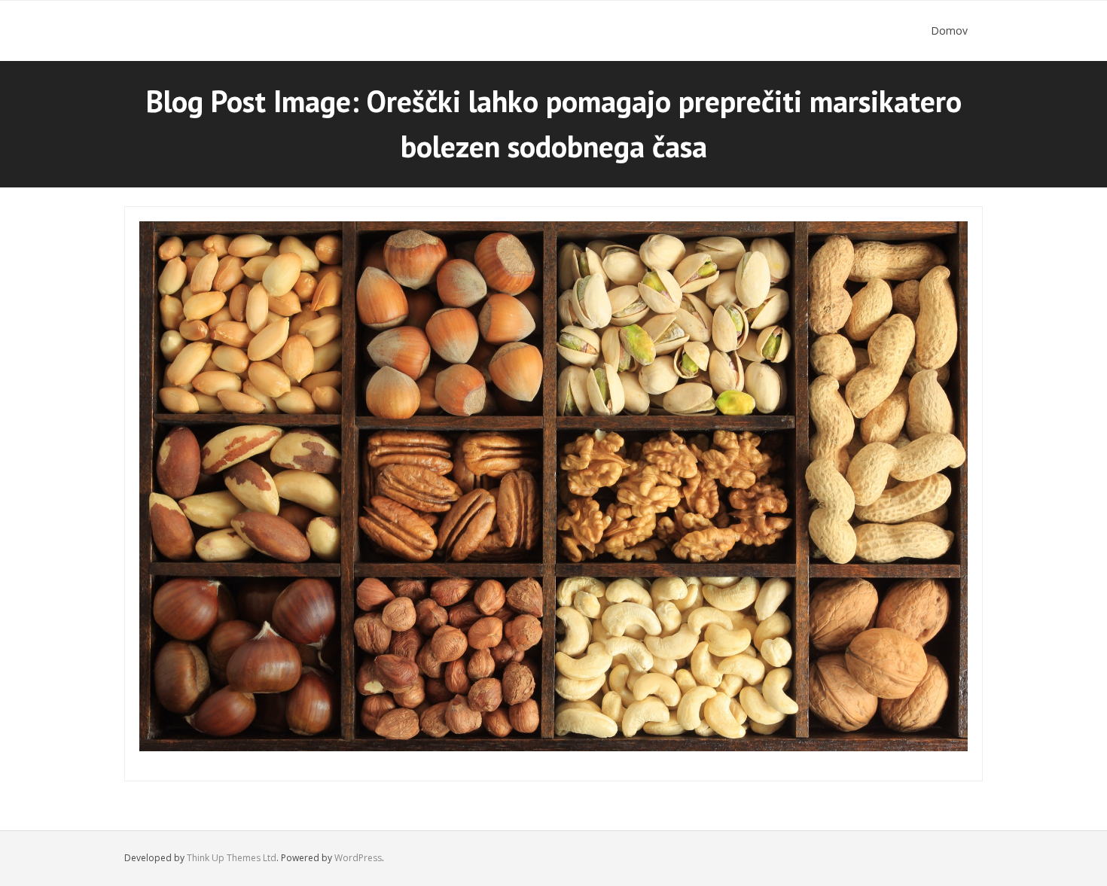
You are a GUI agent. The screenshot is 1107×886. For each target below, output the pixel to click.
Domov (949, 30)
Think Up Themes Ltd (231, 857)
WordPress (358, 857)
